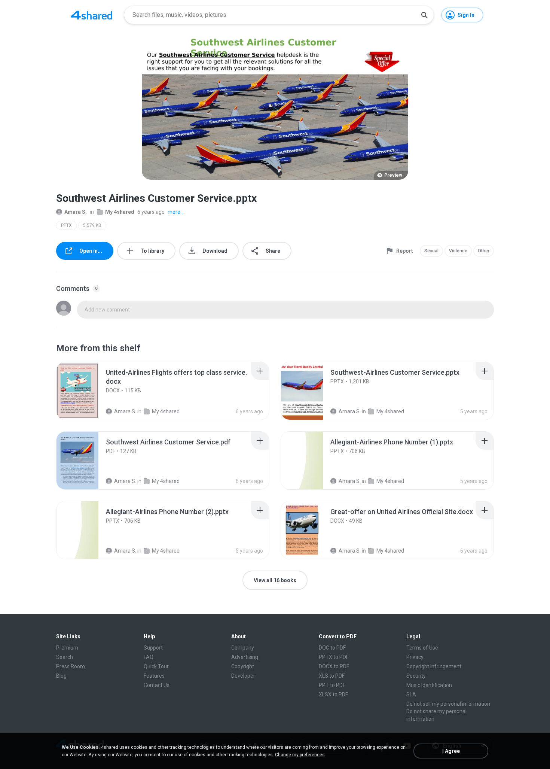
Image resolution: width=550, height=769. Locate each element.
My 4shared (119, 212)
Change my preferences (300, 754)
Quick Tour (156, 666)
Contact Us (156, 685)
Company (242, 648)
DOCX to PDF (334, 666)
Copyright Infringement (433, 666)
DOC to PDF (332, 648)
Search (64, 657)
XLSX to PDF (333, 694)
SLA (411, 694)
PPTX (66, 225)
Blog (61, 676)
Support (153, 648)
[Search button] (424, 15)
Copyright (242, 666)
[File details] (85, 391)
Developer (243, 676)
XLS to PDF (332, 676)
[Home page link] (91, 15)
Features (154, 676)
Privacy (415, 657)
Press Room (70, 666)
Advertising (244, 657)
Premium (67, 648)
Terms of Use (422, 648)
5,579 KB (92, 225)
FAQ (148, 657)
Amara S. (75, 212)
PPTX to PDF (334, 657)
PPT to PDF (332, 685)
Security (416, 676)
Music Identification (429, 685)
